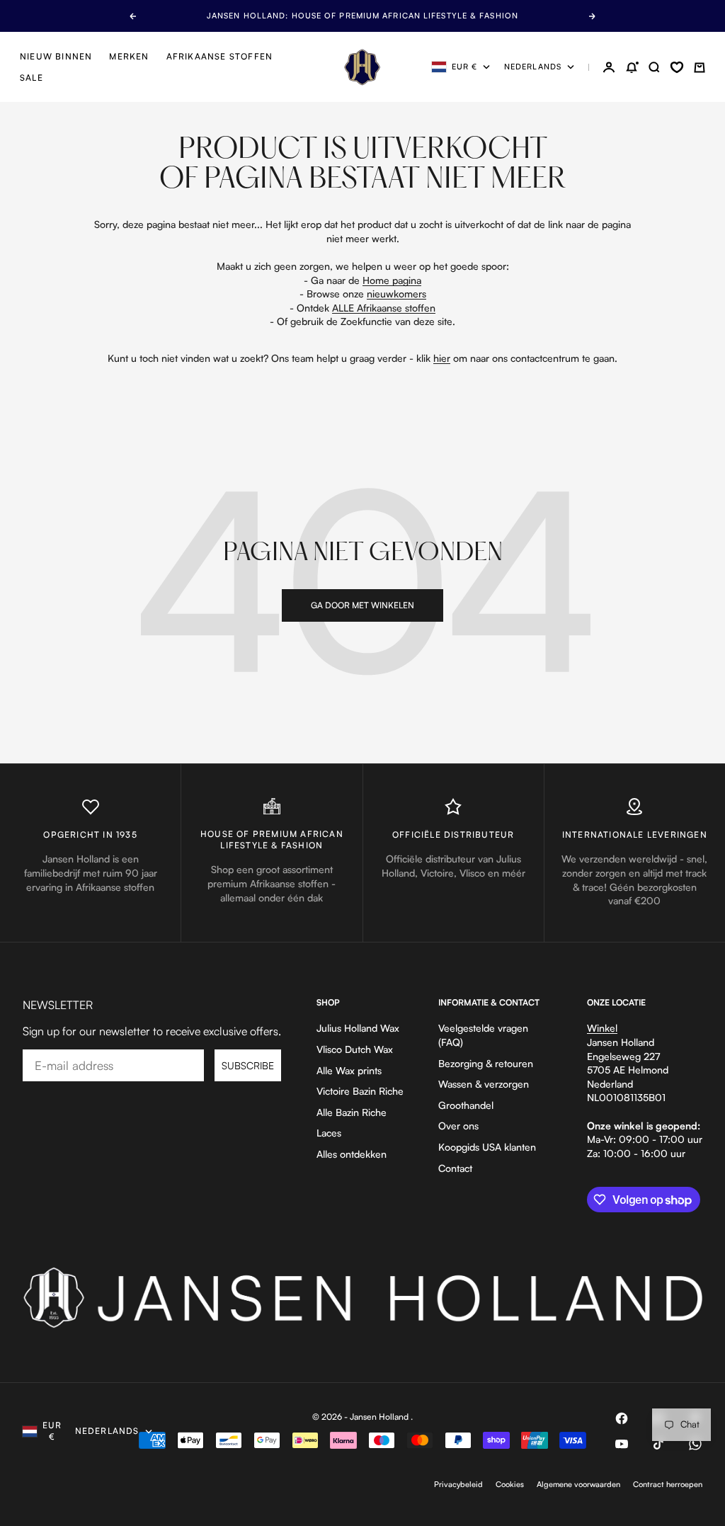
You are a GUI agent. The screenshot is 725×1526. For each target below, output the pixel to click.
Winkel (602, 1028)
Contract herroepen (667, 1484)
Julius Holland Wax (357, 1028)
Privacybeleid (458, 1484)
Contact (455, 1168)
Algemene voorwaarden (578, 1484)
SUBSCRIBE (248, 1065)
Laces (328, 1133)
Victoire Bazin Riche (360, 1091)
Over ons (458, 1126)
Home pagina (391, 280)
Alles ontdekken (351, 1154)
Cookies (510, 1484)
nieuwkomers (396, 293)
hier (441, 358)
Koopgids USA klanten (487, 1147)
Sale (31, 77)
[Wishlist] (677, 67)
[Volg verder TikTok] (658, 1444)
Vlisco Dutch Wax (354, 1049)
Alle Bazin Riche (351, 1112)
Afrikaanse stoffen (219, 56)
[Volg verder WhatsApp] (695, 1444)
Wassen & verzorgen (483, 1084)
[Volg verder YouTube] (622, 1444)
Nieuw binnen (56, 56)
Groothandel (465, 1105)
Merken (129, 56)
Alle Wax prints (349, 1070)
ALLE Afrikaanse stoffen (383, 308)
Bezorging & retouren (485, 1063)
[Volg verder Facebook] (622, 1418)
